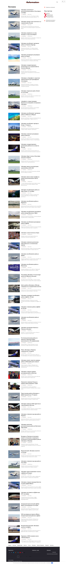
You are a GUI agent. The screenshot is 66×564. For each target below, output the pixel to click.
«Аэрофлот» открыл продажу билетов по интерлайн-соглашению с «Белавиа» (31, 103)
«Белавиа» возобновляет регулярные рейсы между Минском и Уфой (31, 212)
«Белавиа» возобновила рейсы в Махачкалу (29, 265)
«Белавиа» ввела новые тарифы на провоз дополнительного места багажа (30, 178)
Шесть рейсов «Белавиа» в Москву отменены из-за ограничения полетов (31, 285)
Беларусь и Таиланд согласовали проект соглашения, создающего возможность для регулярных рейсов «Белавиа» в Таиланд (31, 439)
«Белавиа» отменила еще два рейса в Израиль (31, 415)
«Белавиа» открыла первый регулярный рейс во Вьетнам (28, 372)
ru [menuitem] (62, 1)
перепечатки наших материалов (52, 553)
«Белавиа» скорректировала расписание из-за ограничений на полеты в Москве (30, 67)
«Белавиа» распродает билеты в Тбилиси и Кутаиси (29, 328)
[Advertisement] (51, 37)
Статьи (29, 545)
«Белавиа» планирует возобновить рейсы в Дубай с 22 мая (30, 296)
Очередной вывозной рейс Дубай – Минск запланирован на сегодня (30, 504)
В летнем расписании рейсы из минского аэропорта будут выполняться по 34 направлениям (30, 339)
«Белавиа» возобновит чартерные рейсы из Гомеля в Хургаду (30, 44)
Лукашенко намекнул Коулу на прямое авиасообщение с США (29, 382)
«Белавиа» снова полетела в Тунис (30, 232)
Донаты (10, 545)
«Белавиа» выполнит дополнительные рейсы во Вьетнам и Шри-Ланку (31, 426)
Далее (30, 556)
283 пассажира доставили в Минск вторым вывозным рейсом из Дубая (30, 515)
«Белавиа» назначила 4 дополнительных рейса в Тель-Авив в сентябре (31, 11)
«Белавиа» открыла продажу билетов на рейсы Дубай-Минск (31, 482)
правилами (54, 552)
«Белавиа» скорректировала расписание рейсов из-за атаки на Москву (30, 146)
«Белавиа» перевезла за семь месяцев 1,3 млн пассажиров (29, 33)
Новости (25, 545)
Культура (14, 545)
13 (26, 556)
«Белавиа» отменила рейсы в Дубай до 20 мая (30, 307)
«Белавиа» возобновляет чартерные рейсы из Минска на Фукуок (30, 114)
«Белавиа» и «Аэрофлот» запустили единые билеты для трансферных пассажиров (30, 79)
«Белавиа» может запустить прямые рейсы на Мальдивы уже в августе (30, 361)
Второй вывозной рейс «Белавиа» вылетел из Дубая (30, 526)
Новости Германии (40, 545)
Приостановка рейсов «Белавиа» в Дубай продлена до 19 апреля (30, 394)
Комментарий (19, 545)
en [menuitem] (64, 1)
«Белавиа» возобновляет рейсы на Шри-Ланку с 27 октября (30, 190)
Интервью (34, 545)
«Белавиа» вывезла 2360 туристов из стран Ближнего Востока (31, 404)
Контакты (52, 545)
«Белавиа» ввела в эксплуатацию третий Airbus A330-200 (29, 167)
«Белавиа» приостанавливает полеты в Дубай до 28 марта (31, 472)
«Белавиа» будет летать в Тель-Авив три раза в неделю (30, 157)
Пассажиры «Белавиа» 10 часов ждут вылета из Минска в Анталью (31, 275)
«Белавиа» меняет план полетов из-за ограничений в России (31, 22)
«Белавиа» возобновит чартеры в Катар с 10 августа (30, 124)
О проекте (47, 545)
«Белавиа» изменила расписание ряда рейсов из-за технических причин (30, 243)
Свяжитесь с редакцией (50, 7)
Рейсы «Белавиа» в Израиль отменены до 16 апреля (28, 350)
